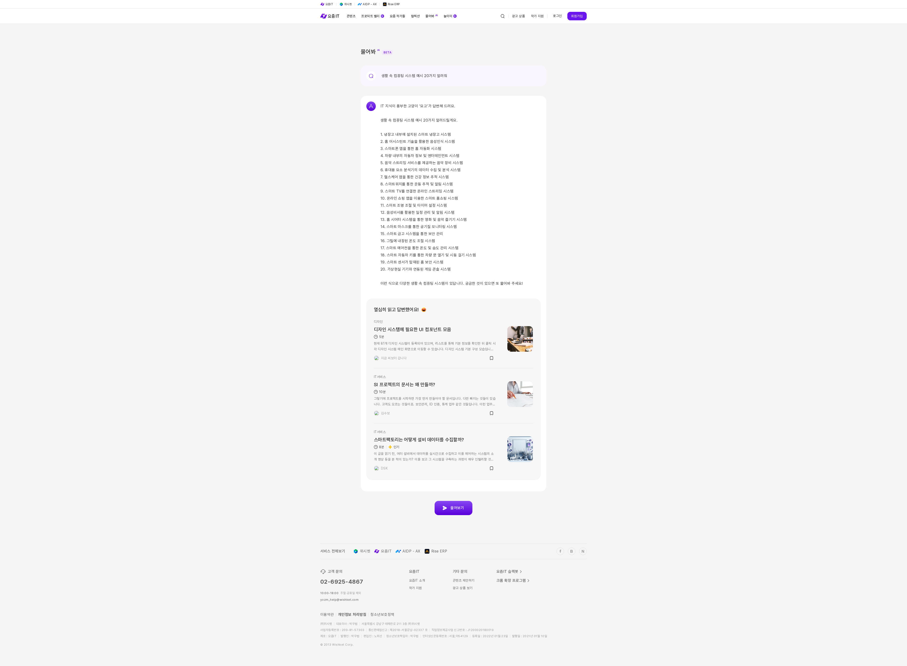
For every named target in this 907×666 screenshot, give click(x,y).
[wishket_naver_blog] (583, 551)
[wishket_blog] (571, 551)
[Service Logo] (329, 16)
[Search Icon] (502, 16)
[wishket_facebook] (560, 551)
